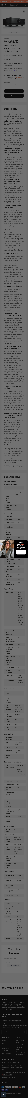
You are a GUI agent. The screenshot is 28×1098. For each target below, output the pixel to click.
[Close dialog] (27, 540)
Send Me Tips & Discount (21, 555)
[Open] (3, 1094)
